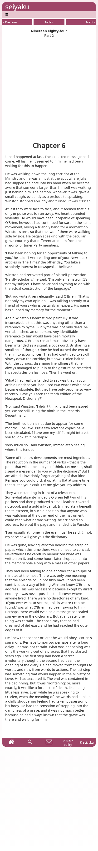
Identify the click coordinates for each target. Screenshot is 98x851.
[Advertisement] (49, 87)
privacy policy (68, 742)
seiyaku (17, 6)
